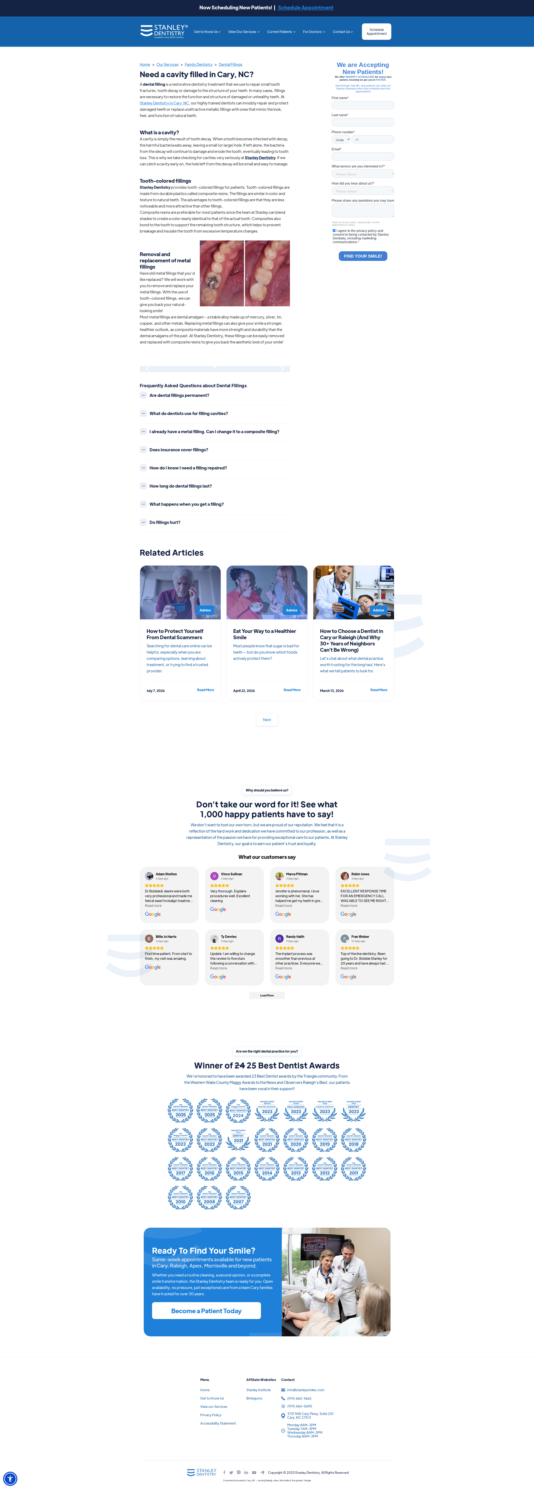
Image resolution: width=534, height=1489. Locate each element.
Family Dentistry (199, 64)
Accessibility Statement (218, 1423)
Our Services (167, 64)
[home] (164, 31)
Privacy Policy (210, 1415)
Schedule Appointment (305, 7)
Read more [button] (153, 905)
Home (145, 64)
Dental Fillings (230, 64)
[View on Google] (149, 876)
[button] (207, 32)
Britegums (254, 1398)
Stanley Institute (258, 1390)
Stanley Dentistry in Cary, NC (164, 103)
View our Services (213, 1406)
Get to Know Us (212, 1398)
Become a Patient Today (206, 1311)
